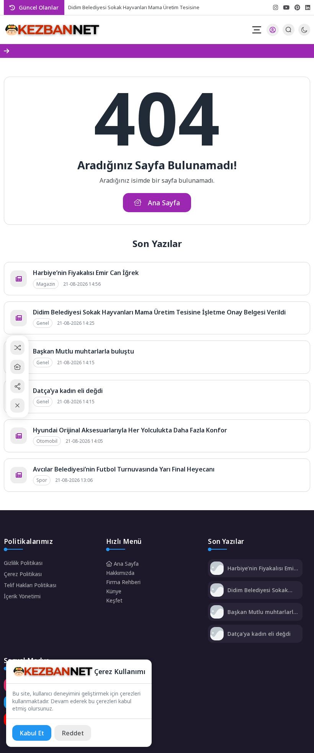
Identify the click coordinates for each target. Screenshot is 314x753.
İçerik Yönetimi (22, 596)
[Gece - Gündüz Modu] (304, 33)
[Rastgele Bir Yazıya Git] (17, 347)
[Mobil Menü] (256, 30)
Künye (113, 591)
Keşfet (114, 600)
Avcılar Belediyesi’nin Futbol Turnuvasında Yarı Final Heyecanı (123, 469)
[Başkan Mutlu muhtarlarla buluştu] (217, 612)
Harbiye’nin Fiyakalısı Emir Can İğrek (86, 272)
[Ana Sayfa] (17, 367)
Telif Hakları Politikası (30, 585)
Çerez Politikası (23, 574)
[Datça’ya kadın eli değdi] (217, 634)
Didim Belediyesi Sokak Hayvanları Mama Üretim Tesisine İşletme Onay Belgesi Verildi (159, 312)
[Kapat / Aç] (17, 405)
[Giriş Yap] (273, 30)
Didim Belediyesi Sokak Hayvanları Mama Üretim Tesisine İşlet (135, 7)
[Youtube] (286, 7)
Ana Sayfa (125, 563)
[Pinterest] (297, 7)
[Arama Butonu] (288, 30)
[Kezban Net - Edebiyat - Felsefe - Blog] (52, 30)
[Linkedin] (307, 7)
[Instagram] (275, 7)
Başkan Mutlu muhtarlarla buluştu (83, 351)
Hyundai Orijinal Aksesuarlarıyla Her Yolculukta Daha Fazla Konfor (130, 430)
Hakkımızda (120, 572)
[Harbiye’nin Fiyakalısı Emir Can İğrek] (217, 568)
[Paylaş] (17, 386)
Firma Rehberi (123, 582)
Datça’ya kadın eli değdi (68, 390)
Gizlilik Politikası (23, 562)
